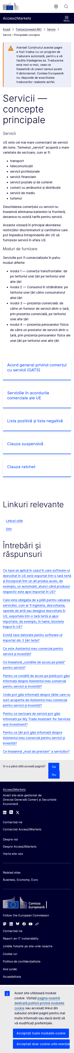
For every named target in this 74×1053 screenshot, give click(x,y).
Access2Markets (14, 789)
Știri (9, 529)
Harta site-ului (13, 853)
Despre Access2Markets (19, 846)
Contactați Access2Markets (22, 829)
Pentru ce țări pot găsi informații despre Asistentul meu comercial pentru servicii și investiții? (34, 738)
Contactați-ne (12, 931)
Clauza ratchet (21, 466)
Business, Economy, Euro (20, 879)
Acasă (6, 29)
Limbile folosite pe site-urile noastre (27, 946)
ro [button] (56, 6)
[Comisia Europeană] (11, 6)
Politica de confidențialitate (21, 961)
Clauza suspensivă (25, 443)
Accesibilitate (12, 976)
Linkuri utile (14, 521)
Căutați (66, 6)
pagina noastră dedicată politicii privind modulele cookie (39, 1003)
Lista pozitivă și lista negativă (35, 421)
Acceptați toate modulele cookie (41, 1033)
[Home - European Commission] (29, 903)
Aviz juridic (10, 969)
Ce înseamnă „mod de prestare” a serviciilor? (36, 751)
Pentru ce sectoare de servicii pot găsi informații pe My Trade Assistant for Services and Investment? (36, 719)
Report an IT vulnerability (20, 938)
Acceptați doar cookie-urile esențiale (43, 1044)
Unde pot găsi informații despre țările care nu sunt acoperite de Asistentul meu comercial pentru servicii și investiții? (36, 700)
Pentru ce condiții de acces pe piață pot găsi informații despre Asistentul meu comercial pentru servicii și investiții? (36, 681)
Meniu (67, 21)
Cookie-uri (10, 954)
